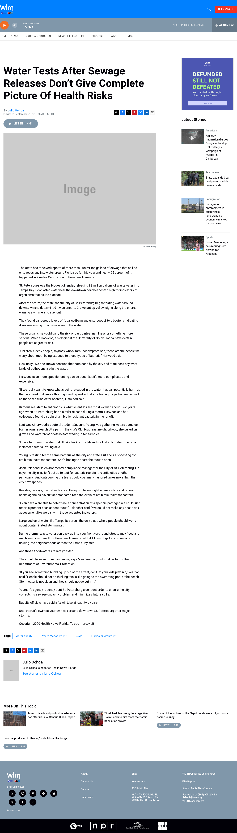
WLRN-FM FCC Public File (145, 797)
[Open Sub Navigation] (20, 36)
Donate (85, 789)
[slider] (20, 25)
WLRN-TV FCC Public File (145, 794)
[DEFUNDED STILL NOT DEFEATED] (207, 84)
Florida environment (104, 636)
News (79, 636)
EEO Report (188, 781)
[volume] (15, 25)
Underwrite (87, 797)
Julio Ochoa (16, 110)
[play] (4, 25)
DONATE (227, 9)
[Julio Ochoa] (11, 670)
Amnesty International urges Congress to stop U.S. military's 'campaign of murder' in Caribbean (217, 147)
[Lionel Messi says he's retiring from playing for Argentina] (192, 243)
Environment (213, 172)
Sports (210, 237)
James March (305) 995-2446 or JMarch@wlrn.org (200, 796)
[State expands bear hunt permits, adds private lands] (192, 178)
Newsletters (67, 36)
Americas (211, 130)
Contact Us (87, 781)
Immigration (213, 199)
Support (98, 36)
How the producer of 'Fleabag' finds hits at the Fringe (35, 738)
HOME (3, 36)
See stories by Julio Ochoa (42, 673)
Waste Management (54, 636)
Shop (134, 773)
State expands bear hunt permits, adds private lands (217, 181)
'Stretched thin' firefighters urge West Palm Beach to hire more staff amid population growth (126, 717)
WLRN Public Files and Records (198, 773)
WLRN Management (193, 801)
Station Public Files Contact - (197, 788)
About (115, 36)
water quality (24, 636)
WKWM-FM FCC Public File (146, 800)
